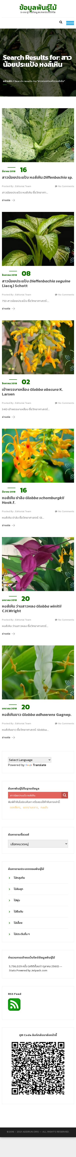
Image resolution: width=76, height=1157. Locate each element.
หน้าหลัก (7, 81)
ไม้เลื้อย (18, 923)
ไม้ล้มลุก (18, 889)
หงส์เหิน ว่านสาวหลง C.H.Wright (31, 608)
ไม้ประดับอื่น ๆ (22, 934)
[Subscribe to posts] (14, 1004)
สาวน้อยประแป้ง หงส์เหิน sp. (37, 177)
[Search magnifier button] (64, 795)
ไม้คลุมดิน (19, 878)
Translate (39, 765)
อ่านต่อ (6, 200)
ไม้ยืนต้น (18, 912)
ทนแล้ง (44, 807)
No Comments (66, 186)
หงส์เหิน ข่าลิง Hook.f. (33, 500)
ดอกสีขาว (15, 807)
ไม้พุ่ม (17, 900)
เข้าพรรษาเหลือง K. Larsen (32, 391)
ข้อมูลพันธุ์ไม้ (38, 7)
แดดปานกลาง (30, 807)
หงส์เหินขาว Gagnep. (36, 714)
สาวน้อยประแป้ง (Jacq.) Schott (36, 283)
